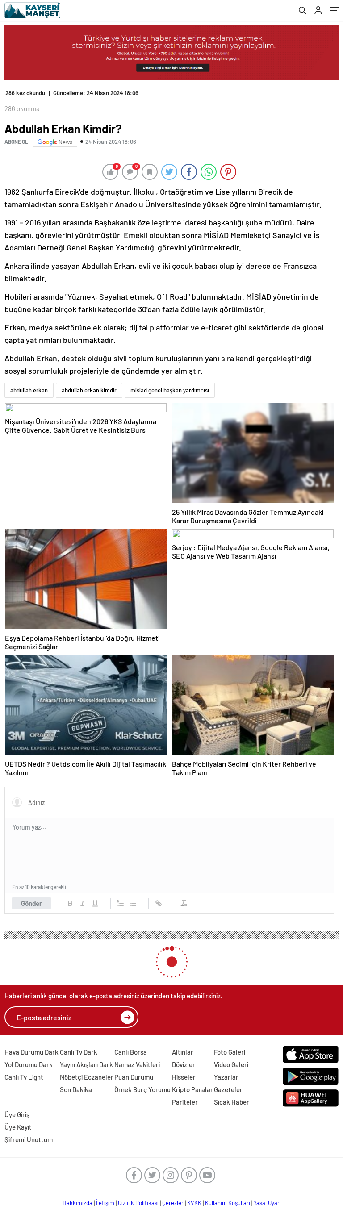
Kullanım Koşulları (227, 1202)
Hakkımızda (77, 1202)
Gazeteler (228, 1089)
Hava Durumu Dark (31, 1052)
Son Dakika (76, 1089)
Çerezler (173, 1202)
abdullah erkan (29, 390)
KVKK (194, 1202)
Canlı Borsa (130, 1052)
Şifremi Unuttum (28, 1139)
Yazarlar (226, 1077)
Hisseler (184, 1077)
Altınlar (182, 1052)
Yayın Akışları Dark (86, 1064)
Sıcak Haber (231, 1102)
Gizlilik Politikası (138, 1202)
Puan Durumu (133, 1077)
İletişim (105, 1202)
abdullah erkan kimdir (89, 390)
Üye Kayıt (18, 1127)
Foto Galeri (229, 1052)
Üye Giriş (16, 1114)
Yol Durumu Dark (28, 1064)
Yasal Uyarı (267, 1202)
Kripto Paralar (192, 1089)
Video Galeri (231, 1064)
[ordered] (120, 903)
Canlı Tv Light (23, 1077)
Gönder (31, 903)
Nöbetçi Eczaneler (86, 1077)
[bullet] (133, 903)
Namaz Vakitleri (137, 1064)
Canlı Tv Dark (78, 1052)
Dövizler (183, 1064)
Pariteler (185, 1102)
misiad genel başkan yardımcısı (169, 390)
